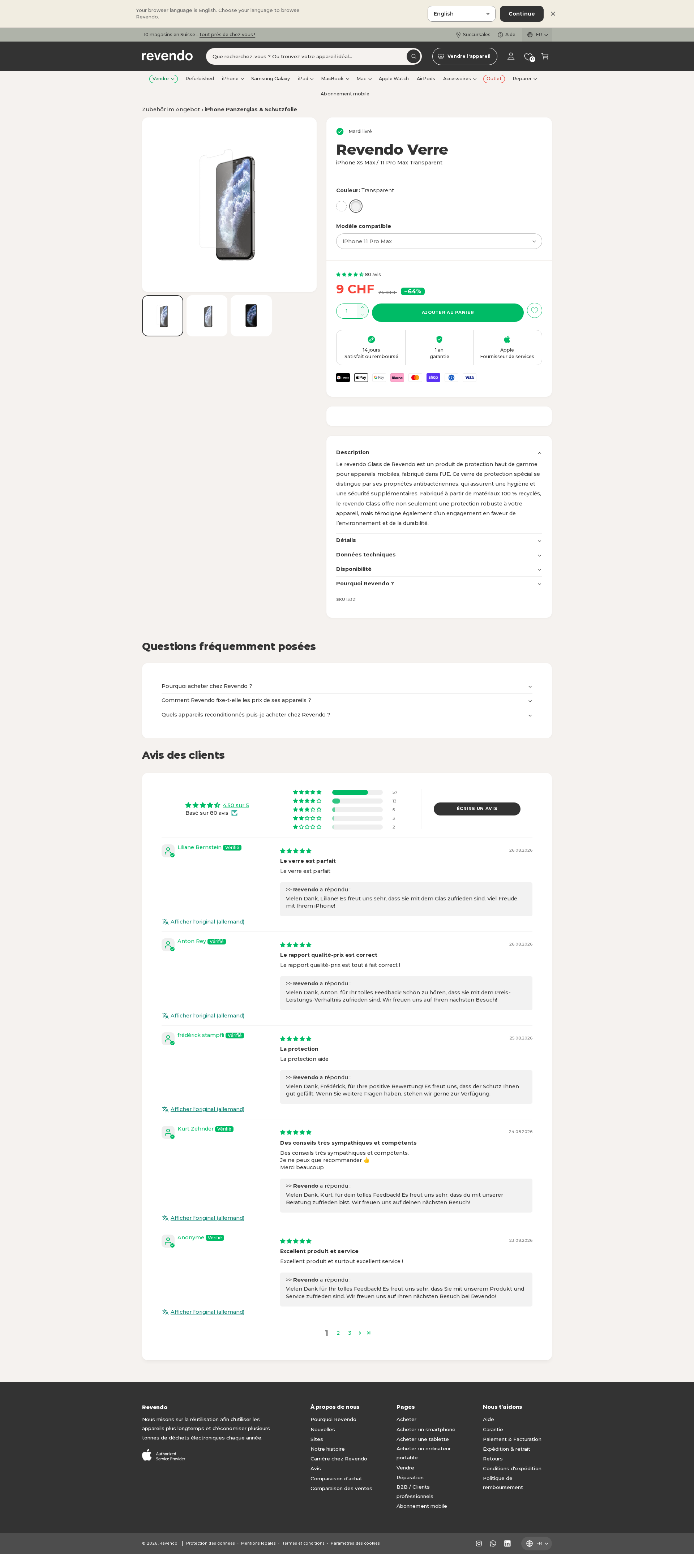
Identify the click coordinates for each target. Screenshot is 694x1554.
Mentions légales (258, 1543)
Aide (510, 34)
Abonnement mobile (422, 1506)
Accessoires (457, 78)
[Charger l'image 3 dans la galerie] (251, 315)
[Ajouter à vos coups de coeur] (534, 310)
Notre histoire (327, 1449)
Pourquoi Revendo (333, 1419)
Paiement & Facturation (512, 1439)
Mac (361, 78)
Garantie (493, 1429)
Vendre (161, 78)
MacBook (332, 78)
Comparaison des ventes (341, 1488)
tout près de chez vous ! (227, 34)
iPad (303, 78)
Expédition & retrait (506, 1449)
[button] (544, 56)
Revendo (168, 1543)
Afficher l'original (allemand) (207, 921)
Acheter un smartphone (426, 1429)
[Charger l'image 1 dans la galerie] (162, 315)
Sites (316, 1439)
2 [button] (338, 1333)
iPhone (230, 78)
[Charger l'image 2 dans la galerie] (207, 315)
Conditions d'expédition (512, 1468)
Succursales (476, 34)
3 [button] (349, 1333)
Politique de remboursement (503, 1482)
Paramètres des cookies (355, 1543)
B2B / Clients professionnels (415, 1491)
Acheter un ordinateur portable (423, 1453)
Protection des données (210, 1543)
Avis (315, 1468)
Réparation (410, 1477)
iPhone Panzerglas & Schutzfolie (251, 109)
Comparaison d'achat (336, 1478)
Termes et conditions (303, 1543)
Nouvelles (322, 1429)
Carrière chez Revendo (338, 1459)
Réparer (522, 78)
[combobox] (314, 56)
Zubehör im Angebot (171, 109)
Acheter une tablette (423, 1439)
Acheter (406, 1419)
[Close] (553, 14)
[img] (295, 851)
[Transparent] (356, 206)
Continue (522, 13)
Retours (493, 1459)
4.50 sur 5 (236, 805)
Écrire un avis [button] (477, 808)
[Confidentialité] (341, 206)
